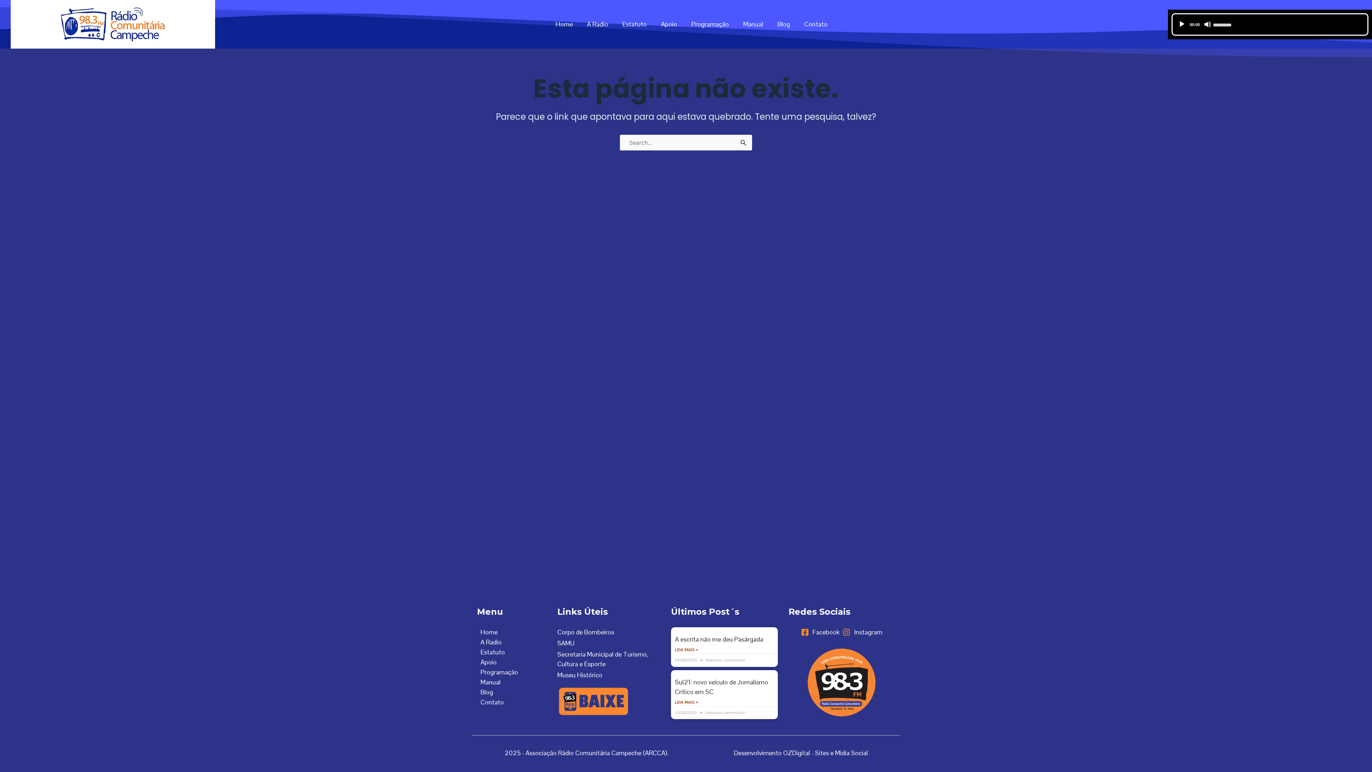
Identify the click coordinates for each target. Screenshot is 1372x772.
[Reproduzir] (1181, 24)
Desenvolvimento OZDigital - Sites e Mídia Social (801, 753)
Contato (815, 24)
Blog (783, 24)
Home (564, 24)
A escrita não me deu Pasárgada (719, 639)
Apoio (669, 24)
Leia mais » (686, 650)
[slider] (1223, 24)
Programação (710, 24)
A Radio (597, 24)
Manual (753, 24)
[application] (1270, 24)
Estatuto (634, 24)
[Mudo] (1207, 24)
